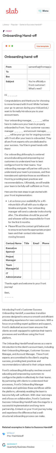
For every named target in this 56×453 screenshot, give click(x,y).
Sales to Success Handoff (30, 24)
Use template (43, 46)
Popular (14, 24)
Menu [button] (45, 10)
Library (6, 24)
